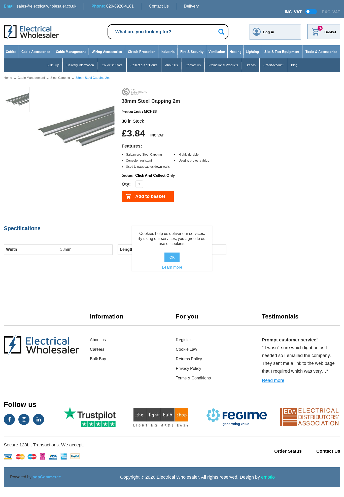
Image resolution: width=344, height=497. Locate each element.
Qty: (126, 184)
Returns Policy (189, 359)
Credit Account (273, 65)
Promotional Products (223, 65)
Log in (268, 32)
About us (98, 340)
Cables (11, 52)
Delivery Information (80, 65)
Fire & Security (191, 52)
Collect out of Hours (143, 65)
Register (183, 340)
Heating (236, 52)
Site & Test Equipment (281, 52)
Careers (97, 349)
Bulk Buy (53, 65)
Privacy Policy (188, 368)
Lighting (252, 52)
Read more (273, 380)
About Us (171, 65)
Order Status (288, 451)
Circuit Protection (141, 52)
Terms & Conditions (193, 378)
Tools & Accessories (321, 52)
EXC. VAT (331, 12)
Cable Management (71, 52)
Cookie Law (186, 349)
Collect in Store (112, 65)
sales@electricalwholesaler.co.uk (40, 6)
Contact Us (159, 6)
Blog (294, 65)
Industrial (168, 52)
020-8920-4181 (112, 6)
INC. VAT (293, 12)
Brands (251, 65)
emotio (268, 477)
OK (172, 257)
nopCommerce (46, 477)
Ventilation (217, 52)
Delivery (191, 6)
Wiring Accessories (107, 52)
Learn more (172, 267)
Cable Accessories (35, 52)
